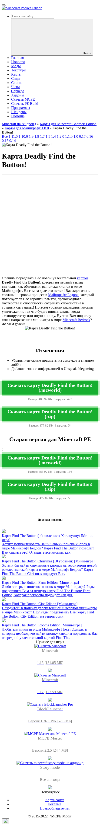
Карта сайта (54, 800)
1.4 (53, 136)
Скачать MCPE (23, 99)
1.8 (36, 136)
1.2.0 (60, 136)
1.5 (48, 136)
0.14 (12, 141)
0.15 (5, 141)
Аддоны (17, 95)
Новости (18, 62)
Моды (16, 66)
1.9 (31, 136)
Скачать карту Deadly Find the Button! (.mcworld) (50, 388)
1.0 (75, 136)
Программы (20, 108)
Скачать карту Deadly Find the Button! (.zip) (50, 414)
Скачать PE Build (24, 103)
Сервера (17, 91)
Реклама (54, 804)
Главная (17, 58)
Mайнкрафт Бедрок (63, 295)
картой (82, 278)
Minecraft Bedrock (76, 320)
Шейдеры (19, 112)
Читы (15, 87)
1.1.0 (69, 136)
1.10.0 (23, 136)
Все (5, 136)
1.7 (42, 136)
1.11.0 (13, 136)
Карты (16, 74)
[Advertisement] (50, 226)
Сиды (15, 78)
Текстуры (18, 70)
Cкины (16, 83)
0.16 (90, 136)
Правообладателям (55, 808)
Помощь (17, 116)
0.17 (82, 136)
